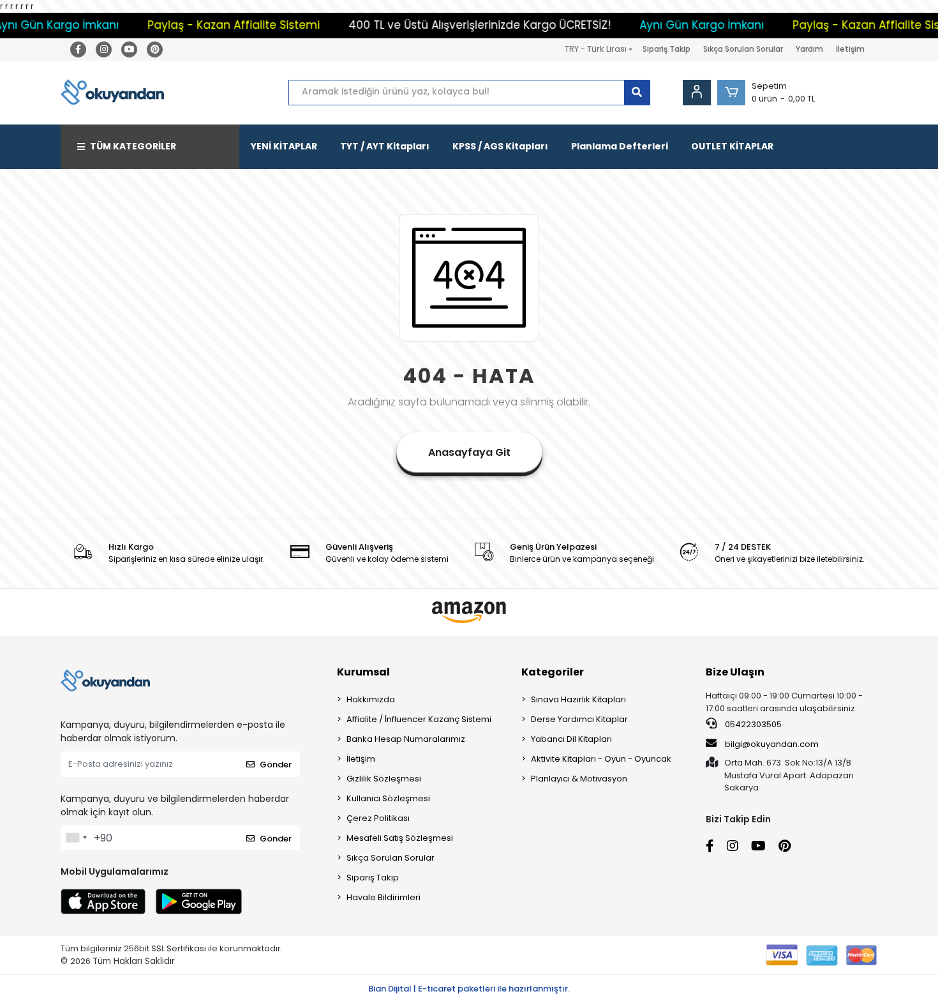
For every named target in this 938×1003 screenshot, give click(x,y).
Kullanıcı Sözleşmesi (388, 798)
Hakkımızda (370, 699)
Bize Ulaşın (735, 672)
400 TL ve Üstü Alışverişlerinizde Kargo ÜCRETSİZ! (460, 25)
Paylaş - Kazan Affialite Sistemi (214, 25)
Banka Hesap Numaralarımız (405, 739)
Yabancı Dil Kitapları (571, 739)
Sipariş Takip (666, 48)
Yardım (809, 48)
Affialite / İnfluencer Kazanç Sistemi (418, 719)
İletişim (850, 48)
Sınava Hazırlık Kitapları (578, 699)
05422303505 (752, 724)
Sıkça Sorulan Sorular (743, 48)
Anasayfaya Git (469, 452)
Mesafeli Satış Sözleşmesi (399, 838)
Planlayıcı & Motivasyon (579, 779)
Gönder (276, 764)
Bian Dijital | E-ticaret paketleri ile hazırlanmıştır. (469, 989)
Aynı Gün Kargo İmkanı (682, 25)
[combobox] (76, 837)
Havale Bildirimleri (383, 897)
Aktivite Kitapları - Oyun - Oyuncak (601, 759)
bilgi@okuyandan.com (772, 744)
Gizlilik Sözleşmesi (383, 779)
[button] (731, 92)
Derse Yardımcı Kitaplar (579, 719)
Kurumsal (363, 672)
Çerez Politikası (378, 818)
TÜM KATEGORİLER (133, 146)
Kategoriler (552, 672)
